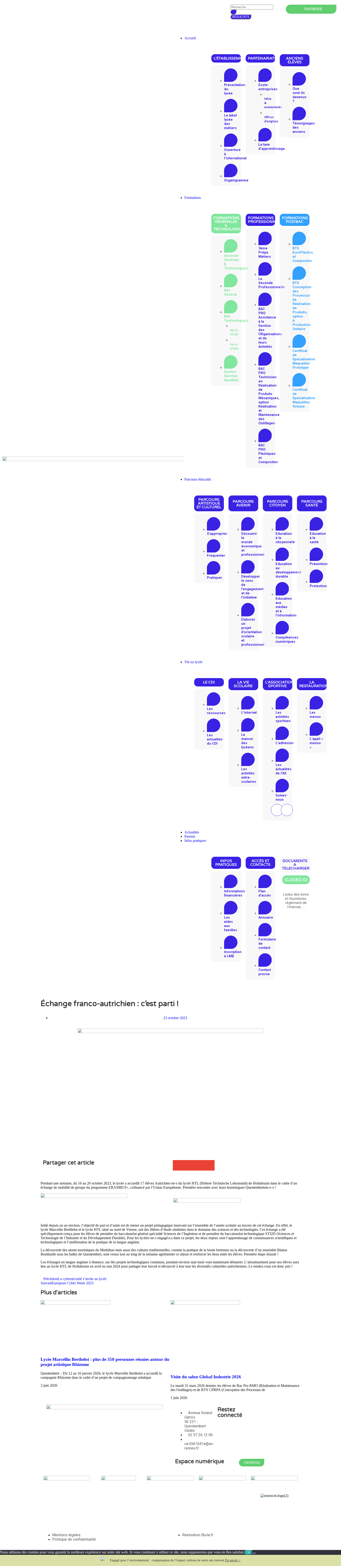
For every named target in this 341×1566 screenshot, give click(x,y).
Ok (248, 1552)
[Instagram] (287, 810)
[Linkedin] (223, 1441)
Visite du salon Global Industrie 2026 (205, 1376)
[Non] (254, 1553)
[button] (255, 28)
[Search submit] (233, 12)
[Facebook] (248, 1428)
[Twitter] (223, 1428)
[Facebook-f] (277, 810)
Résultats (240, 17)
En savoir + (233, 1560)
